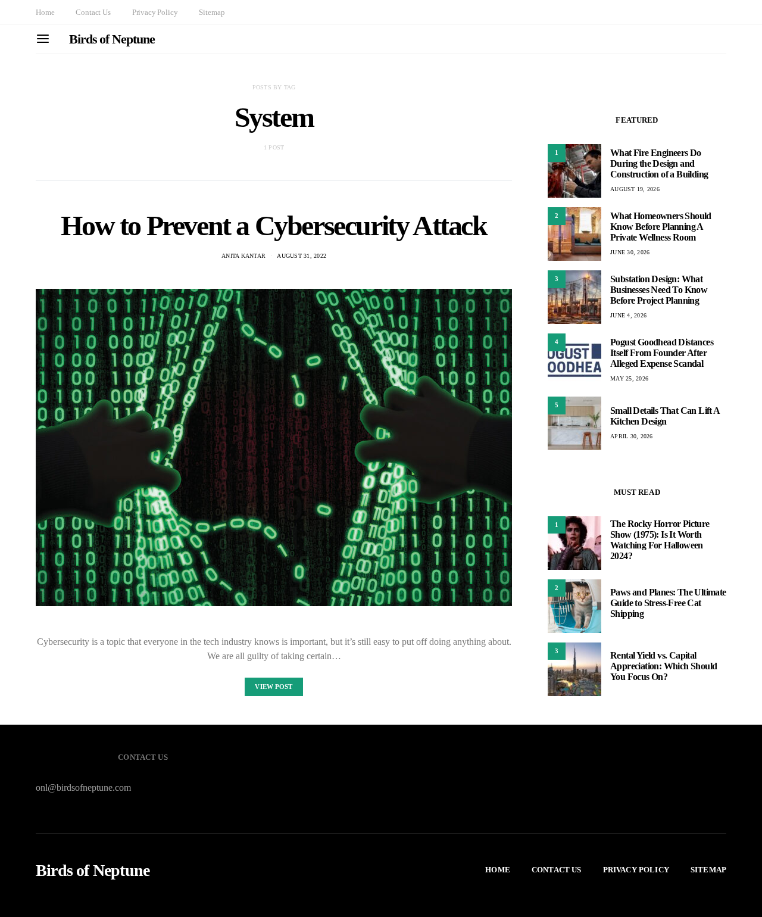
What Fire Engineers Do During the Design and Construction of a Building (659, 163)
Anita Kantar (243, 255)
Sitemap (211, 12)
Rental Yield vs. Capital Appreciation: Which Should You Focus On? (663, 666)
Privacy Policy (155, 12)
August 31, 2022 (301, 255)
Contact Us (93, 12)
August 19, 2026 (635, 189)
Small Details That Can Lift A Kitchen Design (665, 416)
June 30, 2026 (629, 252)
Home (45, 12)
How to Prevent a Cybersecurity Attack (273, 225)
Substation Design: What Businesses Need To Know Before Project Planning (658, 289)
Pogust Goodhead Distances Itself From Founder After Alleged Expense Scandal (661, 353)
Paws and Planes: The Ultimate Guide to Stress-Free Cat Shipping (668, 603)
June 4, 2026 (628, 315)
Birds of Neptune (111, 39)
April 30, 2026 (631, 436)
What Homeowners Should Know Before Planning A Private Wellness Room (660, 226)
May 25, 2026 (629, 378)
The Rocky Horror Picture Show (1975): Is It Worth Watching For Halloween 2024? (660, 540)
